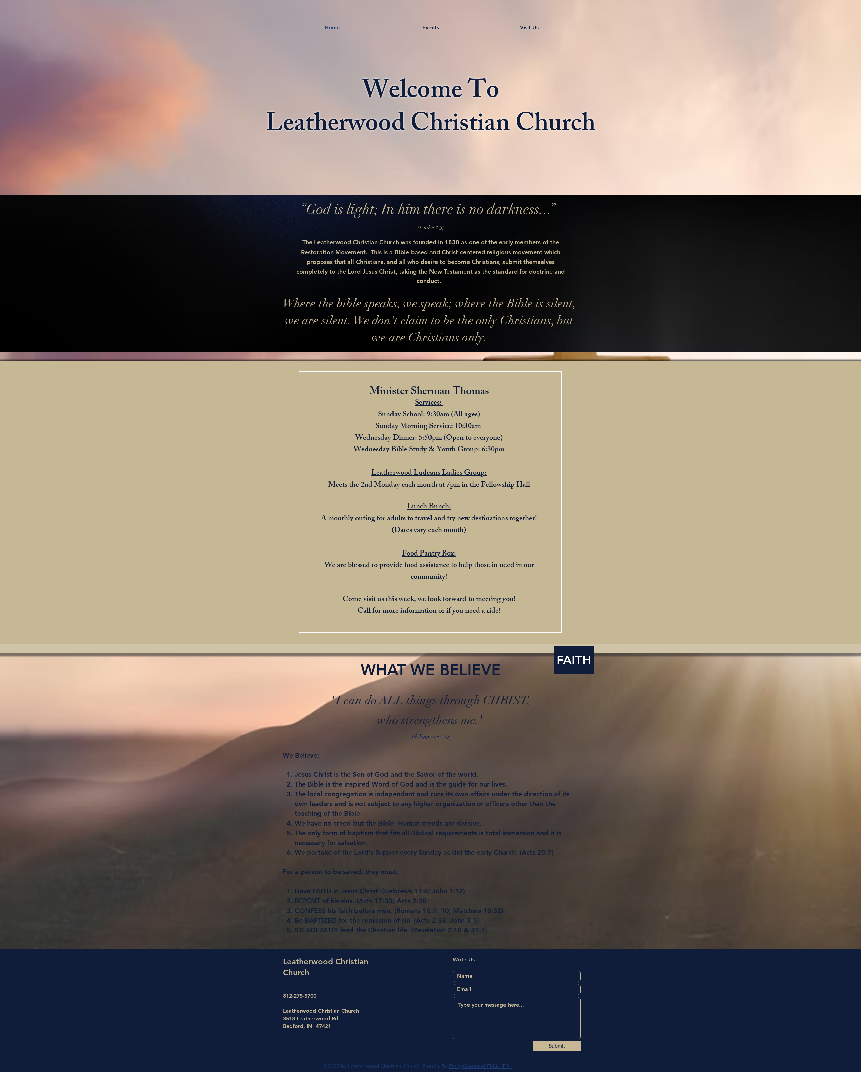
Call (364, 611)
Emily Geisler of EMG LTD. (480, 1066)
